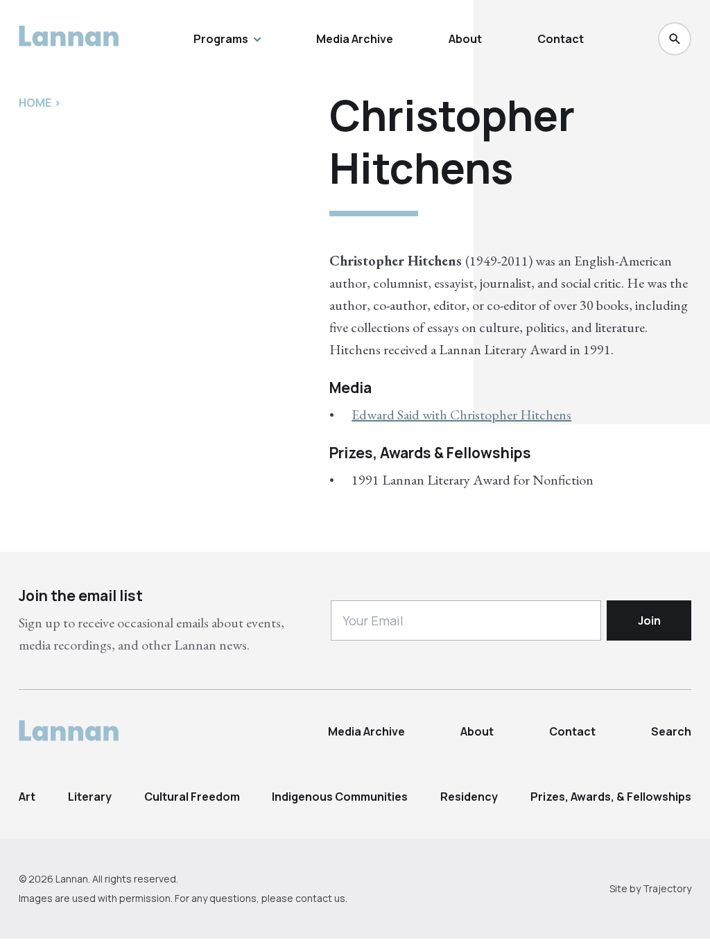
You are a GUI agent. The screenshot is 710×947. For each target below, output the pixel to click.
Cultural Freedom (192, 796)
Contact (560, 38)
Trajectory (667, 888)
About (465, 38)
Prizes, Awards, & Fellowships (610, 796)
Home (35, 102)
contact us (320, 898)
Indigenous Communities (340, 796)
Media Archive (354, 38)
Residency (469, 796)
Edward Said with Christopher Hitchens (461, 415)
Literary (90, 796)
